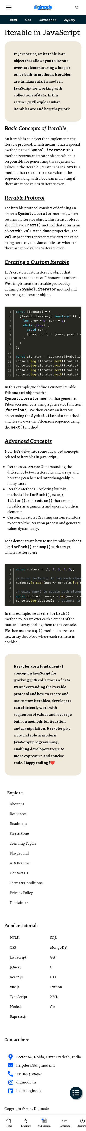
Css (28, 20)
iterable (16, 138)
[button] (75, 1092)
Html (13, 20)
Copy (77, 309)
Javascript (47, 20)
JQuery (69, 20)
